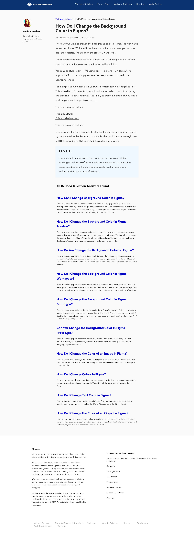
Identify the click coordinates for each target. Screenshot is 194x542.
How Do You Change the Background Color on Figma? (95, 250)
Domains (62, 526)
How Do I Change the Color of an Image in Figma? (92, 353)
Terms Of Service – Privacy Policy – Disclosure (75, 523)
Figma (69, 19)
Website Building (123, 4)
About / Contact (41, 523)
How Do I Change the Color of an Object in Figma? (92, 413)
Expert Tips (103, 4)
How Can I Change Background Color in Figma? (90, 198)
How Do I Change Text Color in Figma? (84, 395)
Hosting (140, 4)
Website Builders (84, 4)
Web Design (155, 4)
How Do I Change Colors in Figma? (81, 374)
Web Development (43, 526)
